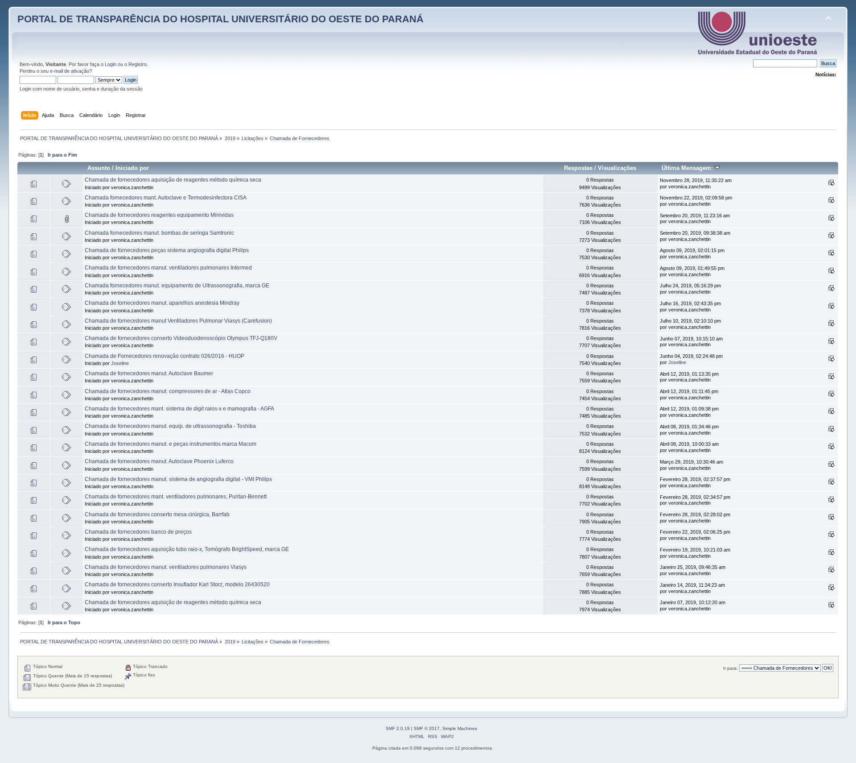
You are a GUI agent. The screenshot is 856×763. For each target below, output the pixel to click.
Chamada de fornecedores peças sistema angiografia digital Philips (167, 250)
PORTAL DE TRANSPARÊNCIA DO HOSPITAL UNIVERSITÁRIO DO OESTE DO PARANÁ (220, 19)
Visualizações (617, 168)
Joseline (120, 363)
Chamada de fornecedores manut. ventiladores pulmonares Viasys (166, 567)
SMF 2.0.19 (398, 728)
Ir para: (730, 668)
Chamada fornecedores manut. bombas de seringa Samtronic (159, 233)
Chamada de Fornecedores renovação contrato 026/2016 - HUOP (164, 356)
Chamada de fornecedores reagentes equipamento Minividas (159, 215)
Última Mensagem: (688, 168)
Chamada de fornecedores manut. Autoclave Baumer (149, 373)
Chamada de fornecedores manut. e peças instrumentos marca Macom (170, 444)
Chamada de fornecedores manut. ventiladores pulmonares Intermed (168, 268)
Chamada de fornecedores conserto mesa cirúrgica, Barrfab (157, 514)
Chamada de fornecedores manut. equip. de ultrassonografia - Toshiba (170, 426)
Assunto (98, 168)
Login (110, 64)
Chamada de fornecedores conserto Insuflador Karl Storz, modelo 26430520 (177, 584)
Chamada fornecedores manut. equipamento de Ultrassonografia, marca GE (177, 285)
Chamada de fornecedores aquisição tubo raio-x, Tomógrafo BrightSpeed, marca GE (187, 549)
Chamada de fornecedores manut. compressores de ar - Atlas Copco (168, 391)
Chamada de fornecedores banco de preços (138, 532)
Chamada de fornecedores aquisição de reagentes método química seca (173, 180)
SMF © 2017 (427, 728)
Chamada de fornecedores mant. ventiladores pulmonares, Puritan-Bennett (176, 496)
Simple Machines (459, 728)
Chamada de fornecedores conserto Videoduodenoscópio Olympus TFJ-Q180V (181, 338)
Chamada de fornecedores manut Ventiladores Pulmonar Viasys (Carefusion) (178, 321)
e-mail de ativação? (71, 71)
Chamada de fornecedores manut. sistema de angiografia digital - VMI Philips (178, 479)
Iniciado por (132, 168)
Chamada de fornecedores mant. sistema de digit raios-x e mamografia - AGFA (179, 409)
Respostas (578, 168)
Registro (137, 64)
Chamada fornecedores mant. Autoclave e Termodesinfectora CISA (166, 198)
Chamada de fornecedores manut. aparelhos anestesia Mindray (162, 303)
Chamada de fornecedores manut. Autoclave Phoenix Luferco (159, 461)
